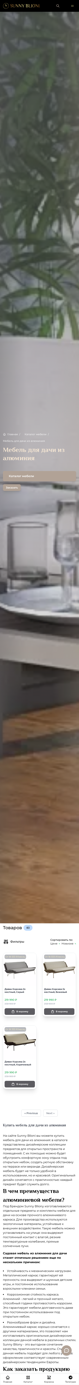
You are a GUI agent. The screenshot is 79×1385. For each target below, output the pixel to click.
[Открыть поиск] (58, 6)
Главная (13, 434)
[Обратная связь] (66, 1350)
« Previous (31, 1113)
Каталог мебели (37, 434)
